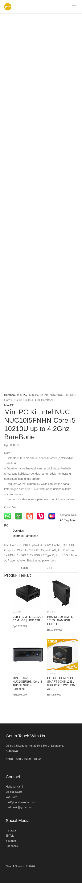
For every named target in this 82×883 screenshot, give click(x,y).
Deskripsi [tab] (18, 530)
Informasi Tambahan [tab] (25, 535)
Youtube (11, 840)
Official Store (14, 791)
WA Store (11, 797)
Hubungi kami (14, 786)
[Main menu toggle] (74, 7)
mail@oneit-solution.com (21, 802)
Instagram (12, 830)
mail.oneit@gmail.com (19, 807)
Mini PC (22, 394)
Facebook (12, 845)
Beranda (9, 394)
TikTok (10, 835)
